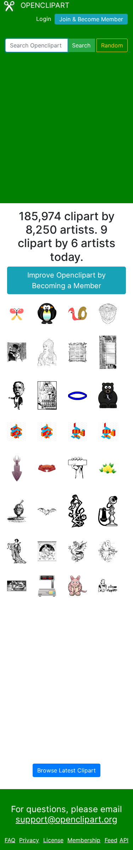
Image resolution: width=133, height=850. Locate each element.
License (53, 840)
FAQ (10, 840)
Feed (111, 840)
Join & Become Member (91, 19)
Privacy (29, 840)
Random (112, 45)
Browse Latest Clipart (66, 770)
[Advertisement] (66, 127)
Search (81, 45)
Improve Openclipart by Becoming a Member (66, 280)
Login (43, 18)
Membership (83, 840)
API (124, 840)
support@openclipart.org (66, 819)
